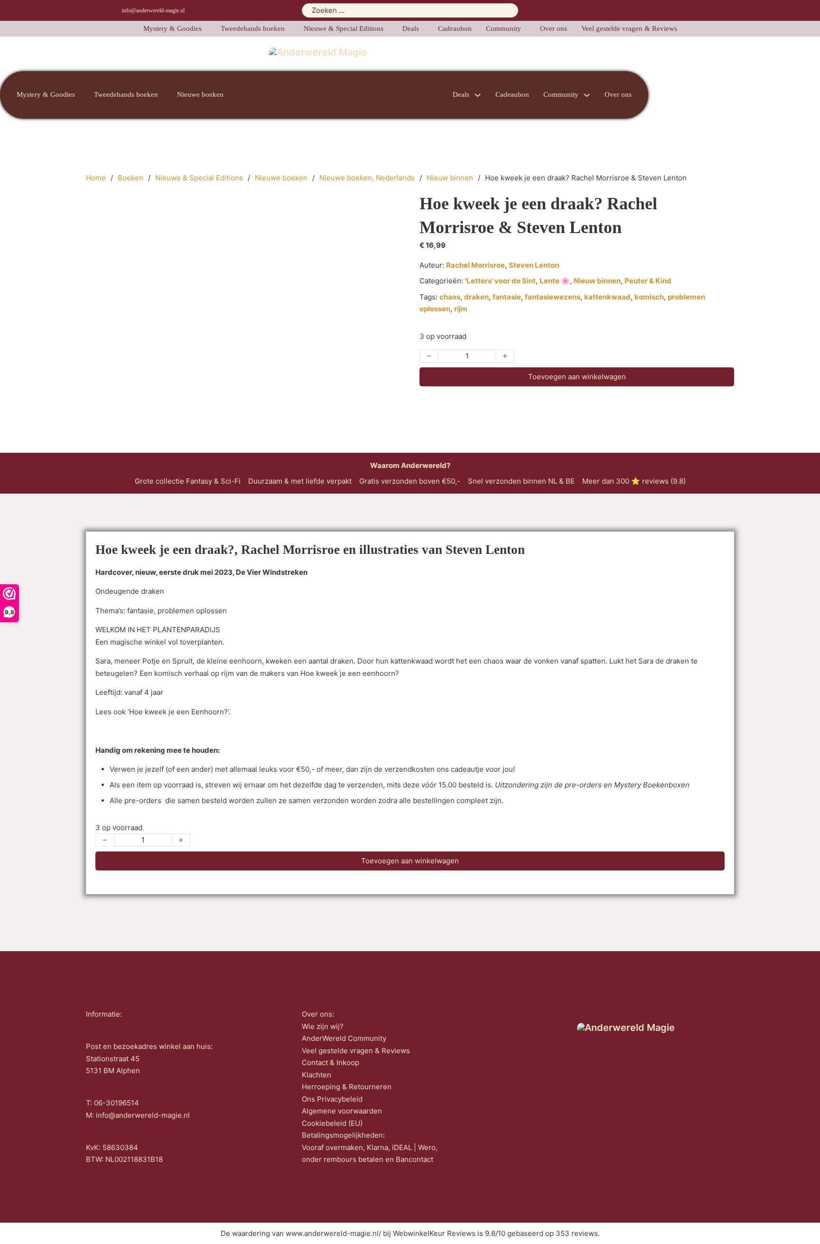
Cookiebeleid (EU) (332, 1123)
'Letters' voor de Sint (500, 280)
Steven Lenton (534, 265)
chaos (449, 296)
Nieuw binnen (450, 177)
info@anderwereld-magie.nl (153, 10)
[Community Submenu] (586, 95)
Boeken (130, 177)
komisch (649, 296)
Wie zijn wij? (323, 1026)
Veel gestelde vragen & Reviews (629, 28)
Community (503, 28)
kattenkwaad (607, 296)
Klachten (316, 1074)
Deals (410, 28)
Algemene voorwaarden (342, 1110)
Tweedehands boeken (253, 28)
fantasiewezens (552, 296)
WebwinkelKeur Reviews (434, 1233)
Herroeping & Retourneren (346, 1086)
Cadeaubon (455, 28)
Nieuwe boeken (200, 94)
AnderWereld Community (344, 1038)
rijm (460, 308)
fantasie (507, 296)
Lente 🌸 (555, 280)
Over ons (553, 28)
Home (96, 177)
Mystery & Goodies (172, 28)
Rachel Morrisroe (475, 265)
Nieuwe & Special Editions (343, 28)
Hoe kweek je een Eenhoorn (176, 711)
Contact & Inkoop (330, 1062)
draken (476, 296)
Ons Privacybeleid (332, 1099)
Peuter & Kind (647, 280)
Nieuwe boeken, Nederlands (367, 177)
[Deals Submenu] (477, 95)
